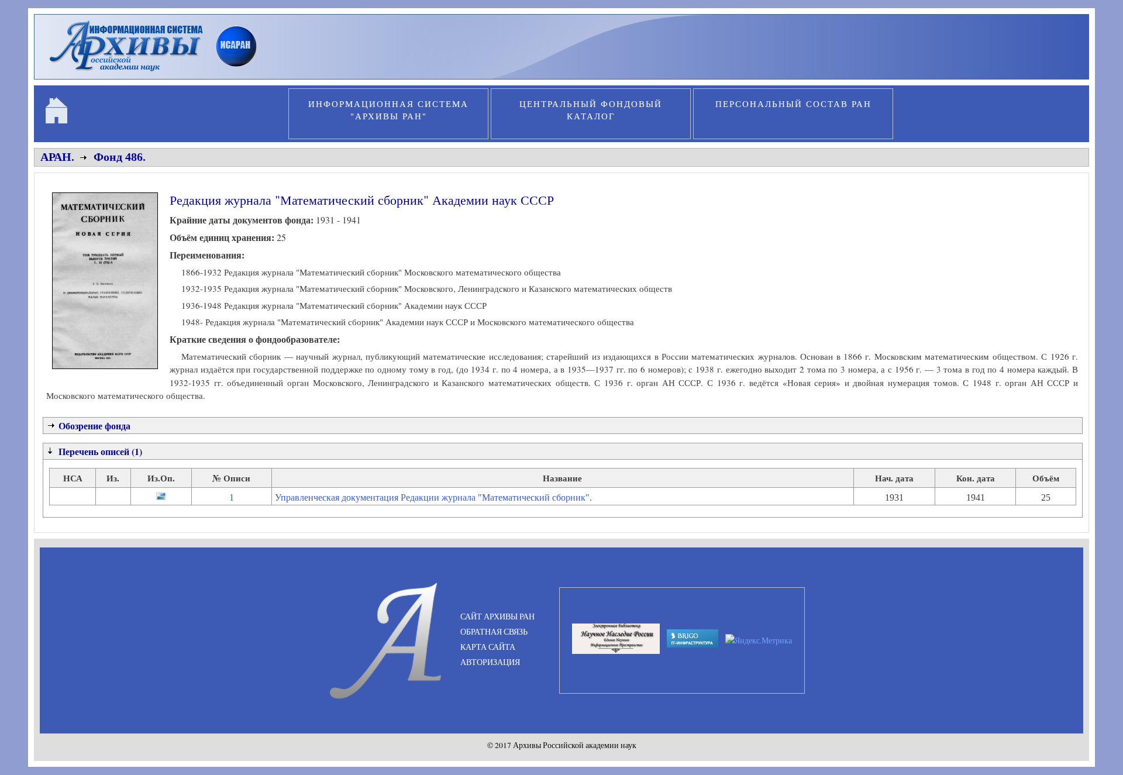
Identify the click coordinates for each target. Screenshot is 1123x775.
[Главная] (158, 72)
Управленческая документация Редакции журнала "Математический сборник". (433, 497)
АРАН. (57, 156)
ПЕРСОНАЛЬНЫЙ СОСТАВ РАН (793, 103)
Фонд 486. (120, 156)
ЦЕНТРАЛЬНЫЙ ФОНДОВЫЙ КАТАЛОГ (590, 110)
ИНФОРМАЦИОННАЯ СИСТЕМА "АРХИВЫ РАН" (388, 110)
